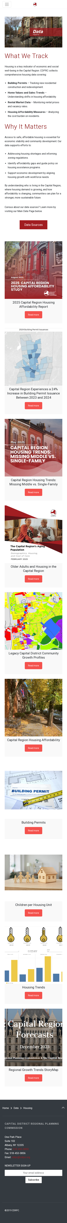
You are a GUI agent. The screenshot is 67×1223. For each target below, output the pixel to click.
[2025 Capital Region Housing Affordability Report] (33, 270)
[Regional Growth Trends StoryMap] (33, 1037)
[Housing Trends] (33, 955)
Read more (33, 314)
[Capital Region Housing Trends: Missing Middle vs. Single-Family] (33, 447)
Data (16, 1108)
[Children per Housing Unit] (33, 872)
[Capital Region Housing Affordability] (33, 707)
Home (5, 1108)
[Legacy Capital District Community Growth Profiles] (33, 621)
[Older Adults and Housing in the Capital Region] (33, 534)
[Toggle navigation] (6, 4)
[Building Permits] (33, 790)
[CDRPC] (35, 4)
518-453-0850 (21, 1149)
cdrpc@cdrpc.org (21, 1157)
